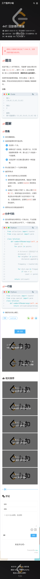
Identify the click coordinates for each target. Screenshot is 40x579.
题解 (5, 318)
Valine (36, 550)
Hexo (16, 570)
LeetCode (8, 34)
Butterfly (26, 570)
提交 (33, 535)
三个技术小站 (8, 3)
